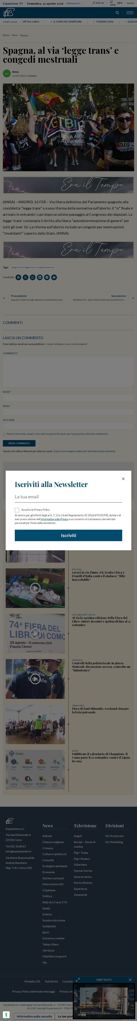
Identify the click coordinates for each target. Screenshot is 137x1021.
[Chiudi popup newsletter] (123, 479)
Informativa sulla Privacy (54, 519)
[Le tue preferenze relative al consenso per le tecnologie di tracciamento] (6, 1014)
